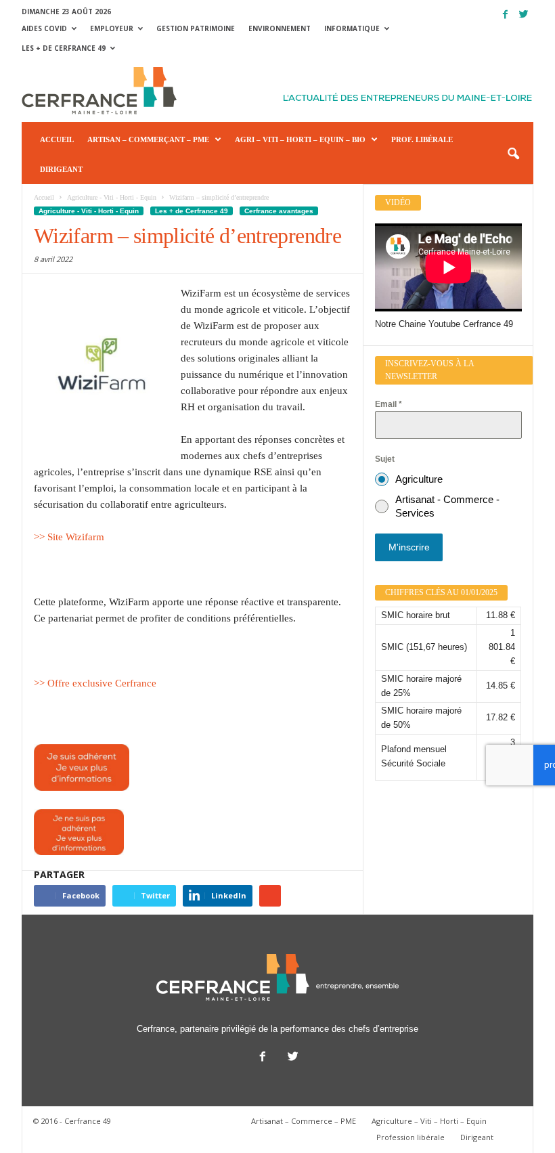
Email (388, 404)
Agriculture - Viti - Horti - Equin (89, 211)
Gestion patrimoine (195, 28)
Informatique (352, 28)
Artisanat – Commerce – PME (303, 1121)
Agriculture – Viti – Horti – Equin (429, 1121)
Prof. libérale (422, 139)
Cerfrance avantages (278, 211)
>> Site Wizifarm (69, 536)
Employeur (111, 28)
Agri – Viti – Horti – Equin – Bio (300, 139)
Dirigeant (61, 169)
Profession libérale (410, 1137)
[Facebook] (505, 14)
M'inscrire (409, 547)
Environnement (279, 28)
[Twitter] (523, 14)
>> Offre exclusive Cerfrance (95, 683)
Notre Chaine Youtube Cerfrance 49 (444, 324)
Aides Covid (44, 28)
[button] (513, 154)
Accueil (57, 139)
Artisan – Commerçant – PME (148, 139)
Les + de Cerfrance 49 (64, 48)
